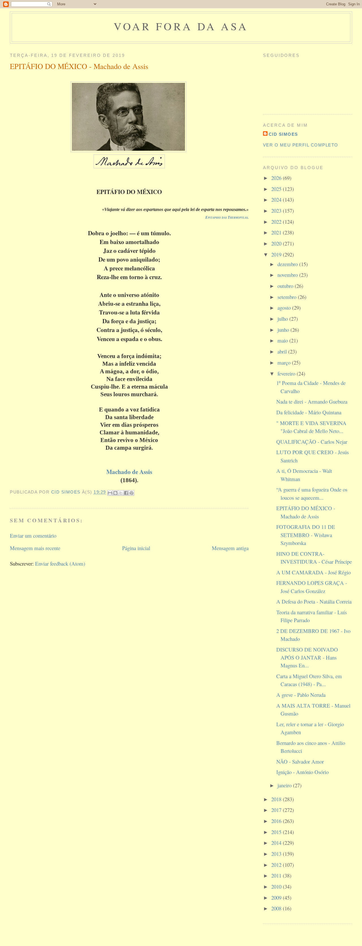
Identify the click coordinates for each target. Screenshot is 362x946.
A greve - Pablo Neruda (301, 694)
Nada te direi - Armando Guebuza (311, 401)
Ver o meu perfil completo (300, 145)
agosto (284, 307)
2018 (277, 799)
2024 (277, 199)
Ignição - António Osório (302, 771)
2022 (277, 221)
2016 (277, 820)
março (284, 362)
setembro (287, 296)
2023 (277, 210)
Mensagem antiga (230, 547)
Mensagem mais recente (35, 547)
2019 (277, 254)
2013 (277, 853)
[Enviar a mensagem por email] (110, 493)
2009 (277, 897)
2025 (277, 188)
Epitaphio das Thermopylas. (227, 217)
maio (283, 340)
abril (282, 351)
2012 (277, 864)
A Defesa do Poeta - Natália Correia (314, 601)
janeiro (285, 785)
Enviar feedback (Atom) (60, 563)
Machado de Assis (129, 471)
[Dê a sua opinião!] (115, 493)
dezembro (288, 264)
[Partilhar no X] (121, 493)
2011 (277, 875)
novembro (288, 274)
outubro (286, 285)
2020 (277, 243)
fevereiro (287, 373)
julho (283, 318)
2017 (277, 809)
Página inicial (136, 547)
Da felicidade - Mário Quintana (308, 412)
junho (283, 329)
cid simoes (283, 134)
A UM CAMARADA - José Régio (313, 572)
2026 (277, 177)
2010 (277, 886)
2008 (277, 908)
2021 (277, 232)
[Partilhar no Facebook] (126, 493)
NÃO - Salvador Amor (300, 761)
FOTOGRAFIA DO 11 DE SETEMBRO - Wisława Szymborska (305, 534)
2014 (277, 842)
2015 (277, 831)
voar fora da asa (181, 26)
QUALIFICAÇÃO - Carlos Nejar (311, 441)
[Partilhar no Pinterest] (131, 493)
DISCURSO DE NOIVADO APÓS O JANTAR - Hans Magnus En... (307, 657)
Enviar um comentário (33, 535)
